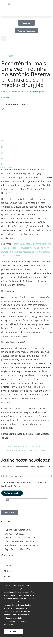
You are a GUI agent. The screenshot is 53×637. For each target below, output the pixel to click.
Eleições (7, 576)
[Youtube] (19, 46)
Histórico (7, 565)
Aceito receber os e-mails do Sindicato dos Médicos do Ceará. (24, 484)
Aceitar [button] (13, 631)
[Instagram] (12, 46)
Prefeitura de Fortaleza (28, 450)
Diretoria (7, 571)
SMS (43, 450)
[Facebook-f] (4, 46)
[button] (26, 17)
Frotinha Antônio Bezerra (18, 446)
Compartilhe (6, 167)
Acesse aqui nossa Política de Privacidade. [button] (16, 623)
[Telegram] (26, 46)
